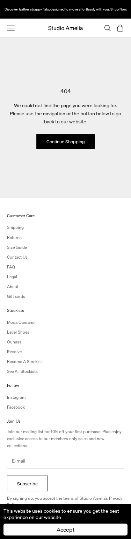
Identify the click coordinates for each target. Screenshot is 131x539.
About (13, 286)
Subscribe (27, 483)
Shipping (15, 227)
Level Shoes (18, 332)
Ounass (14, 341)
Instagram (16, 397)
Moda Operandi (21, 322)
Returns (14, 237)
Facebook (16, 407)
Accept (65, 529)
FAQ (11, 267)
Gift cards (16, 296)
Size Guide (17, 247)
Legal (12, 276)
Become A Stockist (24, 361)
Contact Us (17, 257)
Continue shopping (65, 141)
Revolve (14, 351)
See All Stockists (22, 371)
